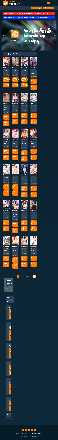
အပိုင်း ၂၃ (14, 115)
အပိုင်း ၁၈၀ (5, 117)
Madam (5, 103)
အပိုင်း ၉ (14, 79)
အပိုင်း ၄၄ (23, 258)
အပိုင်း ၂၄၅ (32, 81)
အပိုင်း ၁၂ (14, 151)
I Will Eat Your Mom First (27, 210)
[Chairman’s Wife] (15, 97)
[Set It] (33, 97)
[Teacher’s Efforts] (33, 169)
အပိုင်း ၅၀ (32, 151)
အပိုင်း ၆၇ (5, 79)
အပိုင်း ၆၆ (5, 85)
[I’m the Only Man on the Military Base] (6, 240)
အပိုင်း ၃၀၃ (23, 188)
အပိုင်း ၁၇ (5, 228)
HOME (17, 433)
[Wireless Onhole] (24, 62)
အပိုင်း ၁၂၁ (23, 152)
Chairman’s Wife (16, 103)
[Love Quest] (6, 204)
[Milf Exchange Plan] (6, 62)
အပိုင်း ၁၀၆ (23, 79)
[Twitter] (26, 429)
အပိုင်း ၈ (14, 85)
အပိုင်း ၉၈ (5, 187)
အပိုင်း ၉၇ (32, 115)
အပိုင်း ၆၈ (5, 151)
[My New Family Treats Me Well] (15, 204)
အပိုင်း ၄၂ (23, 121)
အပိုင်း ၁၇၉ (5, 123)
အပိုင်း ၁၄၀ (23, 228)
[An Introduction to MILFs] (15, 169)
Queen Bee (33, 68)
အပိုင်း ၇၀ (14, 266)
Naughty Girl (34, 246)
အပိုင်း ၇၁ (14, 260)
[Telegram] (29, 429)
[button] (29, 35)
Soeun (4, 175)
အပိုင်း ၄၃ (23, 115)
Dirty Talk (23, 103)
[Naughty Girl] (33, 240)
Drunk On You (10, 345)
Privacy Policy (25, 433)
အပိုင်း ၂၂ (14, 121)
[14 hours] (18, 79)
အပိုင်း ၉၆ (32, 121)
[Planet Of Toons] (11, 3)
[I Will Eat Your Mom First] (24, 204)
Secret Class (24, 175)
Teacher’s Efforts (35, 175)
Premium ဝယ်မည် (36, 8)
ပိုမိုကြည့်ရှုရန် (9, 414)
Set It (32, 103)
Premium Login (48, 8)
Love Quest (6, 210)
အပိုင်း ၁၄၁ (23, 222)
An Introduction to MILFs (18, 175)
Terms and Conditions (36, 433)
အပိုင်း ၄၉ (32, 157)
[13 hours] (9, 79)
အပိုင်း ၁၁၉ (14, 230)
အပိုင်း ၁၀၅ (23, 85)
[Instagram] (32, 429)
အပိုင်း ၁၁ (14, 157)
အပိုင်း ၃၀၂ (23, 194)
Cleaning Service (7, 139)
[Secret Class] (24, 169)
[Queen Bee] (33, 62)
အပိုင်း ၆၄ (5, 258)
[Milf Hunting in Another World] (24, 133)
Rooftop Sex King (16, 246)
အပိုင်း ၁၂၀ (23, 158)
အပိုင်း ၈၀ (32, 188)
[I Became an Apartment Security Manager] (15, 62)
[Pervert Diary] (33, 204)
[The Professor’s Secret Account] (15, 133)
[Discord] (35, 429)
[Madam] (6, 97)
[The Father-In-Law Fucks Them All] (33, 133)
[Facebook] (23, 429)
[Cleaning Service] (6, 133)
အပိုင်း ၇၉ (32, 194)
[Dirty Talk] (24, 97)
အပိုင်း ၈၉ (14, 193)
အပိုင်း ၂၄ (32, 258)
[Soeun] (6, 169)
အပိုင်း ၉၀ (14, 187)
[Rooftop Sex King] (15, 240)
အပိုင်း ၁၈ (5, 222)
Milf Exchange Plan (7, 68)
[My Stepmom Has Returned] (24, 240)
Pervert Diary (34, 210)
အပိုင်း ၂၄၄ (32, 87)
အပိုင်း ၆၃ (5, 264)
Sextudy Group (8, 289)
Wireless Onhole (25, 68)
